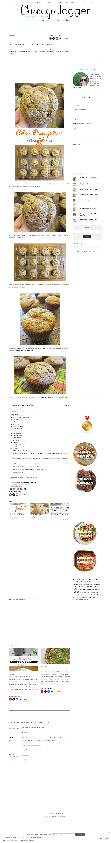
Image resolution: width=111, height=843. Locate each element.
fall (96, 584)
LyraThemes (61, 816)
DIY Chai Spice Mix (44, 397)
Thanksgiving (85, 597)
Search (87, 236)
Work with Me (70, 2)
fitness (98, 584)
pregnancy (90, 589)
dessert (76, 584)
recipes (96, 592)
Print (68, 405)
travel (91, 597)
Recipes (39, 2)
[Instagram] (18, 489)
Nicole (11, 727)
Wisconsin (86, 599)
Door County (86, 584)
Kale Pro (60, 813)
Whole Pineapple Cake (86, 200)
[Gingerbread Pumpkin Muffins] (18, 508)
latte (94, 586)
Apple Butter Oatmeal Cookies (89, 194)
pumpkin (21, 599)
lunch (96, 586)
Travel (59, 2)
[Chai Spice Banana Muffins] (39, 508)
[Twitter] (14, 489)
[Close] (109, 833)
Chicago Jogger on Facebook (84, 251)
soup (99, 595)
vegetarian (75, 599)
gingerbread (79, 586)
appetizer (75, 579)
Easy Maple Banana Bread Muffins (89, 184)
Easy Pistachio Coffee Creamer (89, 189)
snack (96, 595)
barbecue (86, 579)
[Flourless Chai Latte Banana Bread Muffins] (59, 508)
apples (80, 579)
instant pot (90, 586)
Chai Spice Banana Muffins (36, 514)
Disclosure (83, 2)
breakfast (14, 599)
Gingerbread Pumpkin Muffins (16, 514)
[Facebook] (11, 489)
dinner (80, 584)
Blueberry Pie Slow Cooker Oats (89, 208)
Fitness (49, 2)
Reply (25, 732)
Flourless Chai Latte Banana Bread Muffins (24, 482)
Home (20, 2)
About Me (29, 2)
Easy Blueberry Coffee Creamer (20, 676)
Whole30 (81, 599)
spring (74, 597)
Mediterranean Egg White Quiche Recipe (55, 669)
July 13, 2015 (11, 674)
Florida (74, 586)
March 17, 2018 (44, 666)
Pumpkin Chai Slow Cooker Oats (24, 350)
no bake (80, 589)
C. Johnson (12, 754)
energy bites (92, 584)
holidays (84, 586)
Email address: (77, 123)
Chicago (78, 582)
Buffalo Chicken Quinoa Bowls (88, 177)
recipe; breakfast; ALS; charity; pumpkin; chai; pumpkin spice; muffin (28, 598)
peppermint (85, 589)
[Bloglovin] (25, 489)
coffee (95, 582)
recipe (24, 599)
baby (83, 579)
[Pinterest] (21, 489)
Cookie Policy (31, 840)
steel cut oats (79, 597)
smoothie (91, 595)
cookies (100, 582)
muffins (17, 599)
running (75, 595)
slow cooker (85, 595)
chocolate (83, 582)
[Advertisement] (39, 68)
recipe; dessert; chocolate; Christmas (86, 592)
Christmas (90, 582)
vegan (94, 597)
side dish (79, 595)
